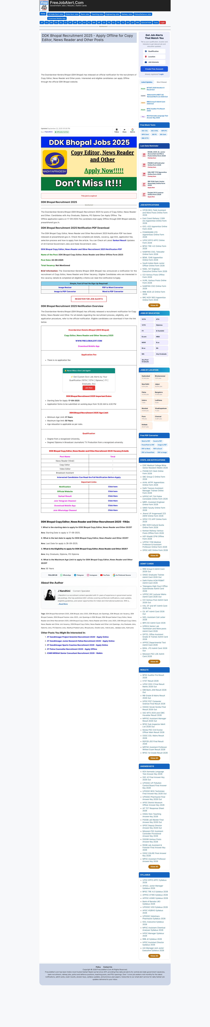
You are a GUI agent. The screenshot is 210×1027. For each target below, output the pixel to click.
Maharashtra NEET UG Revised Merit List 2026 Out (157, 96)
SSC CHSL (154, 131)
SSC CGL (145, 131)
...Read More (63, 604)
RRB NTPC (145, 138)
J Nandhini (47, 132)
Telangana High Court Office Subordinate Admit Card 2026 (155, 588)
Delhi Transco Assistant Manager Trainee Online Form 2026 (153, 490)
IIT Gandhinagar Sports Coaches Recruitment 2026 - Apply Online (77, 645)
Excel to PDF (157, 441)
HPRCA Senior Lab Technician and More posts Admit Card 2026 (154, 628)
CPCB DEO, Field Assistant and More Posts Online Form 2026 (155, 212)
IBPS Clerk (145, 134)
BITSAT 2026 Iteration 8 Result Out (155, 89)
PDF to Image (162, 452)
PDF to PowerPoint (148, 452)
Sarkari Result (119, 240)
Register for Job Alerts (89, 299)
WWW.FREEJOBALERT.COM (89, 341)
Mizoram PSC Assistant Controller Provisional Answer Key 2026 (153, 833)
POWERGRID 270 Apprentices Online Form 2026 (153, 234)
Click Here (113, 496)
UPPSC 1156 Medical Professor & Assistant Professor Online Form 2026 (155, 544)
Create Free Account (154, 69)
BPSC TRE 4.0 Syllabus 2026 (155, 892)
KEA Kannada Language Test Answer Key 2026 (157, 117)
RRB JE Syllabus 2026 (152, 939)
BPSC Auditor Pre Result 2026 (156, 110)
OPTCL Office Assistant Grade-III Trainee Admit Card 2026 (155, 636)
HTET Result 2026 (151, 681)
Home (43, 14)
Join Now (89, 388)
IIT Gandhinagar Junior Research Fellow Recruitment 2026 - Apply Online (81, 641)
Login (161, 74)
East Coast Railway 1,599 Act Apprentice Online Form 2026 (155, 220)
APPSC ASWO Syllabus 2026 (155, 898)
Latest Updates (146, 82)
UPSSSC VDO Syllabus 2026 (155, 907)
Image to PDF (162, 445)
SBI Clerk (163, 134)
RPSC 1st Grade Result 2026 (155, 753)
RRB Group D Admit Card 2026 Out (156, 103)
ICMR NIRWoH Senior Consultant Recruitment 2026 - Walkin (75, 653)
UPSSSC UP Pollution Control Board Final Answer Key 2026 (155, 785)
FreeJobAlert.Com (67, 2)
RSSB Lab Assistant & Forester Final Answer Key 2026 (154, 847)
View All (154, 305)
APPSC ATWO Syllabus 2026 (155, 895)
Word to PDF (146, 441)
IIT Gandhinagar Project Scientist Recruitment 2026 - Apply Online (78, 637)
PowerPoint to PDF (148, 445)
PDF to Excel (157, 448)
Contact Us (107, 967)
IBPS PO (164, 131)
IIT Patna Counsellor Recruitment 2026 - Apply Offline (72, 649)
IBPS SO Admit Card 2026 (154, 623)
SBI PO (154, 134)
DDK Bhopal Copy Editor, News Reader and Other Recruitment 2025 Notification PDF (81, 249)
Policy (98, 967)
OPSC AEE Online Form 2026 (155, 550)
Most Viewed (162, 82)
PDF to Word (146, 448)
